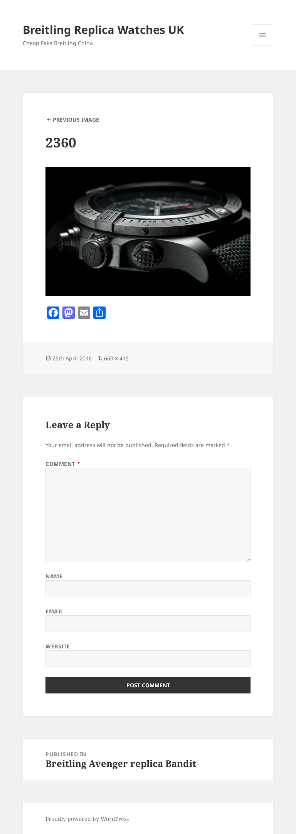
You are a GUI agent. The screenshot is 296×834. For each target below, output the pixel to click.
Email (54, 611)
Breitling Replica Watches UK (103, 29)
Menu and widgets (262, 45)
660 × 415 (116, 358)
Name (53, 576)
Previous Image (76, 119)
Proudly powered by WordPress (87, 818)
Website (57, 646)
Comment (62, 463)
